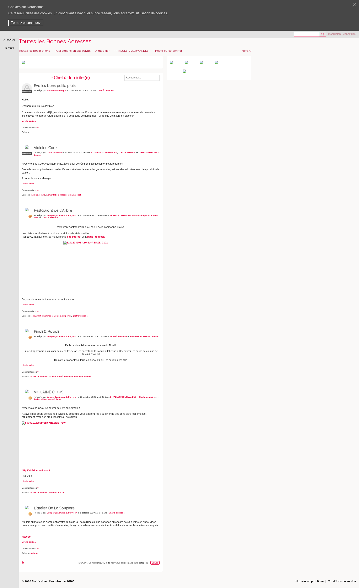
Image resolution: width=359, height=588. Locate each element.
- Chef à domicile (105, 90)
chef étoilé (47, 316)
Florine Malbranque (56, 90)
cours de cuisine (39, 376)
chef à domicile (65, 376)
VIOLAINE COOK (48, 392)
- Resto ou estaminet (167, 51)
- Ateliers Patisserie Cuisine (144, 336)
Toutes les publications (34, 51)
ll (63, 492)
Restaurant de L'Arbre (53, 210)
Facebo (26, 536)
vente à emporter (62, 316)
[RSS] (23, 562)
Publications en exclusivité (73, 51)
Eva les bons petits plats (55, 85)
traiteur (52, 376)
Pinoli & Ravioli (46, 331)
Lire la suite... (29, 121)
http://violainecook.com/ (36, 470)
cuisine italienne (82, 376)
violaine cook (74, 195)
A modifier (102, 51)
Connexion (349, 34)
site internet (74, 236)
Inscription (334, 34)
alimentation (52, 195)
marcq (63, 195)
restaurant (36, 316)
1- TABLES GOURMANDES (131, 51)
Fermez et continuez (26, 22)
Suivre (155, 563)
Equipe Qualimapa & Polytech (62, 215)
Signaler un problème (309, 581)
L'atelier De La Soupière (54, 508)
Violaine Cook (46, 147)
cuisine (34, 195)
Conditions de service (342, 581)
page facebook (96, 236)
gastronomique (80, 316)
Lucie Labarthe (54, 153)
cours (42, 195)
